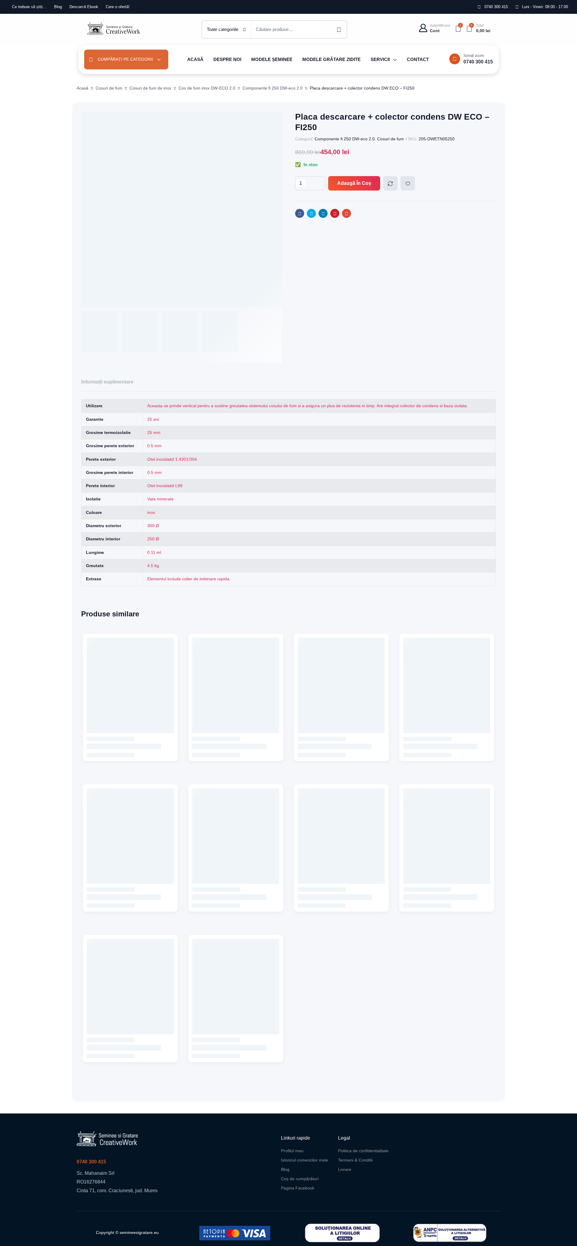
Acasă (82, 88)
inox (151, 512)
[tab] (107, 382)
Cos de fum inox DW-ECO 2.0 (207, 88)
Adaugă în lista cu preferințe (408, 183)
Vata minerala (160, 498)
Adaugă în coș (354, 183)
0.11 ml (154, 552)
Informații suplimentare (107, 381)
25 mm (153, 432)
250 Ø (153, 538)
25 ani (153, 419)
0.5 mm (154, 445)
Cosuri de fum (109, 88)
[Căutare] (333, 29)
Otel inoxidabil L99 (164, 485)
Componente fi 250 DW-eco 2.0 (273, 88)
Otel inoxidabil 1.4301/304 (172, 459)
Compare (390, 183)
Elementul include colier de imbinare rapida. (188, 578)
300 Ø (153, 525)
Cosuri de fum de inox (150, 88)
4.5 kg (153, 565)
